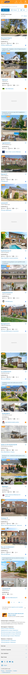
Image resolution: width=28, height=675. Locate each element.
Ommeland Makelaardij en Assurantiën (10, 331)
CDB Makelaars (4, 181)
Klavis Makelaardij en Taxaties (8, 452)
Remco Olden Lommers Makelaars (13, 152)
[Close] (25, 608)
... (16, 602)
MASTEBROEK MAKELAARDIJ (12, 422)
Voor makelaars (4, 653)
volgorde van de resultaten (17, 607)
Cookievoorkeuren (6, 672)
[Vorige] (6, 602)
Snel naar (3, 646)
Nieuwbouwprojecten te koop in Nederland (11, 634)
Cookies (15, 670)
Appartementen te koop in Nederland (9, 630)
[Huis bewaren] (25, 38)
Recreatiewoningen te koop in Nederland (10, 635)
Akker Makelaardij (9, 88)
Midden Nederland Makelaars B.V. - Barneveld (13, 495)
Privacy (2, 670)
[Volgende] (22, 602)
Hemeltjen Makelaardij (6, 210)
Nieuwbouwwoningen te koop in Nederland (11, 632)
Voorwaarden (9, 670)
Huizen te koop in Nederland (7, 628)
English (5, 665)
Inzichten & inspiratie (6, 649)
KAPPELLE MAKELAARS (6, 45)
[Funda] (9, 2)
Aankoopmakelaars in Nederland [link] (8, 640)
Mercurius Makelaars (5, 379)
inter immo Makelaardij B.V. (11, 597)
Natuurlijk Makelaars (5, 554)
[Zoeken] (25, 6)
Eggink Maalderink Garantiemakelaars (9, 258)
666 (19, 602)
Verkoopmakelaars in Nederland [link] (8, 642)
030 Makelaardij (9, 301)
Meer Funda (4, 657)
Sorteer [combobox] (25, 16)
